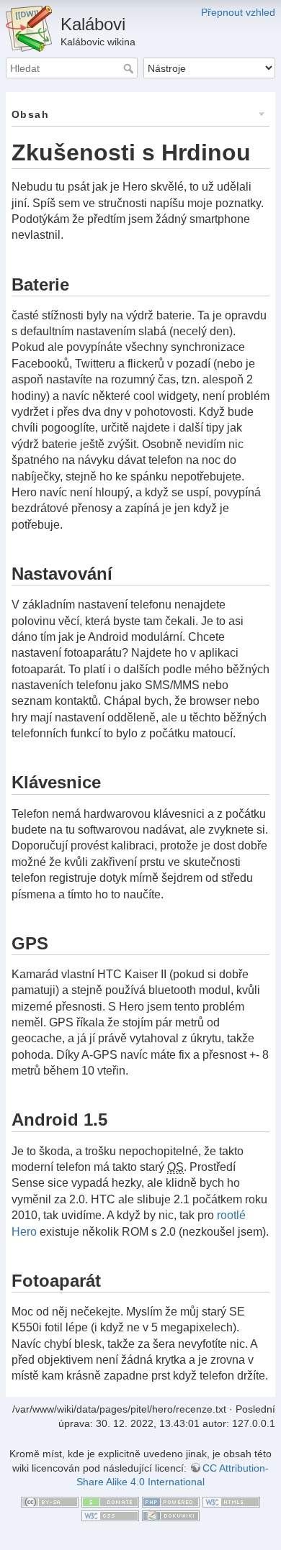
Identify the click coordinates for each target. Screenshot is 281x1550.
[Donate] (110, 1501)
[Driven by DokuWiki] (171, 1515)
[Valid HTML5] (231, 1501)
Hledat (130, 68)
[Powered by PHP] (171, 1501)
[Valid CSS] (110, 1515)
